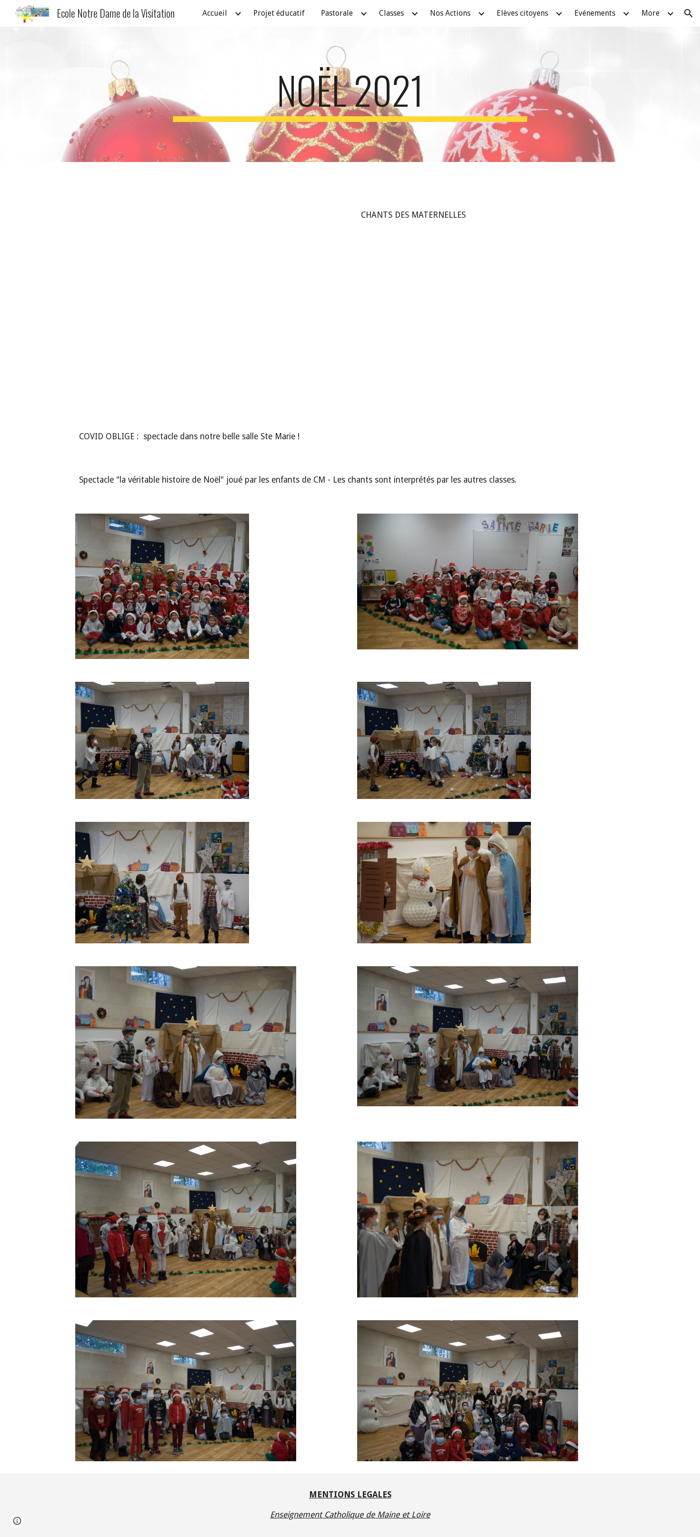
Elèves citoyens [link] (522, 13)
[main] (350, 94)
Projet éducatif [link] (279, 13)
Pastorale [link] (337, 13)
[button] (688, 13)
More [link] (650, 13)
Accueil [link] (214, 13)
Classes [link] (391, 13)
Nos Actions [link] (450, 13)
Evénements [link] (594, 13)
